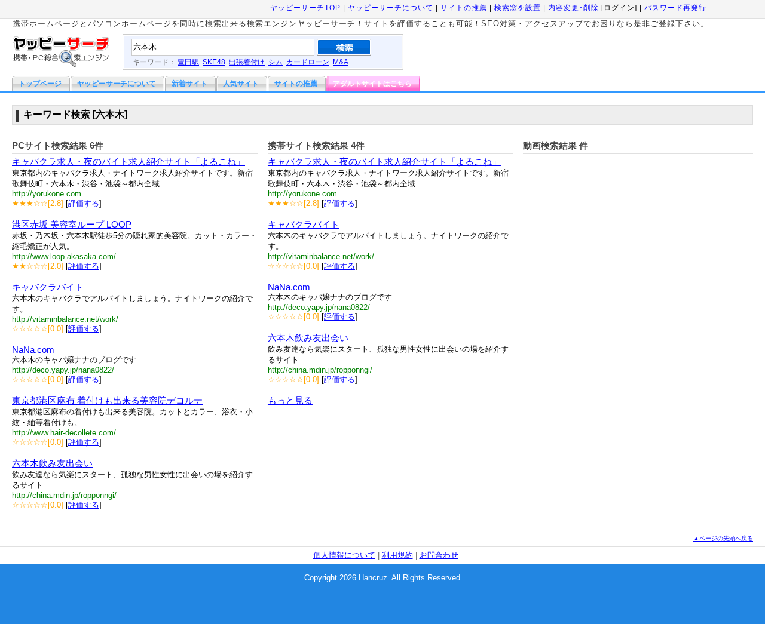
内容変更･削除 (573, 8)
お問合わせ (439, 555)
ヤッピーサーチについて (390, 8)
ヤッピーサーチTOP (305, 8)
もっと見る (290, 400)
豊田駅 (188, 62)
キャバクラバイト (48, 287)
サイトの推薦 (463, 8)
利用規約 (397, 555)
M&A (340, 62)
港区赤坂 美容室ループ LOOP (71, 224)
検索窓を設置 (517, 8)
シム (275, 62)
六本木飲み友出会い (52, 463)
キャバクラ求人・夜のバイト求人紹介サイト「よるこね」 (128, 161)
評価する (83, 203)
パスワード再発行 (675, 8)
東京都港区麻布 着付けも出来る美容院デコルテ (107, 400)
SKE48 (214, 62)
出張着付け (247, 62)
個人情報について (344, 555)
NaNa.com (33, 350)
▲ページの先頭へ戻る (723, 538)
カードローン (307, 62)
